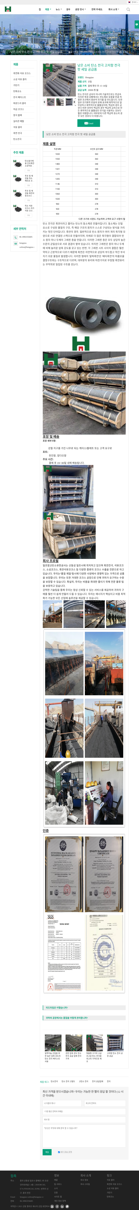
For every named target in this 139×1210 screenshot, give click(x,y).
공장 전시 (79, 9)
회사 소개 (112, 9)
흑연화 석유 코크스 (22, 73)
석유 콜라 (17, 127)
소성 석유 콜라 (20, 79)
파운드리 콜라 (19, 103)
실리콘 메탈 (18, 121)
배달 (56, 1180)
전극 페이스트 (19, 97)
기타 (28, 171)
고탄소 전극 (83, 1081)
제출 (47, 1152)
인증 (56, 1193)
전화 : (12, 1201)
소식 (56, 1188)
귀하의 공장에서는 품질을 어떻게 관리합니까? (67, 1018)
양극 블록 (17, 115)
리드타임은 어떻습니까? (57, 1008)
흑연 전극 (17, 133)
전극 (108, 1081)
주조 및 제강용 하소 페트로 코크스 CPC (29, 178)
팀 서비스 (58, 1184)
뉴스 (58, 9)
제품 (47, 9)
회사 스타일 (85, 1184)
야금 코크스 (18, 109)
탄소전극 (84, 52)
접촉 (13, 1176)
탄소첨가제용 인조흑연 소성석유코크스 (29, 163)
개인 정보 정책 (60, 1201)
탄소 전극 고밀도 (68, 1081)
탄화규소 (17, 91)
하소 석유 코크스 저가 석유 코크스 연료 (29, 208)
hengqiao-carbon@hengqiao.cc (27, 245)
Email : (13, 1197)
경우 (68, 9)
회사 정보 (84, 1180)
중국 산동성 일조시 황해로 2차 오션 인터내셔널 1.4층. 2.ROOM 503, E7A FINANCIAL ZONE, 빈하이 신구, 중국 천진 (34, 1187)
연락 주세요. (97, 9)
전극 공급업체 (97, 1081)
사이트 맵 (58, 1197)
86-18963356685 (25, 237)
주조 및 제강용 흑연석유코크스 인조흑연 (29, 193)
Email (88, 123)
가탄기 (16, 85)
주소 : (12, 1181)
